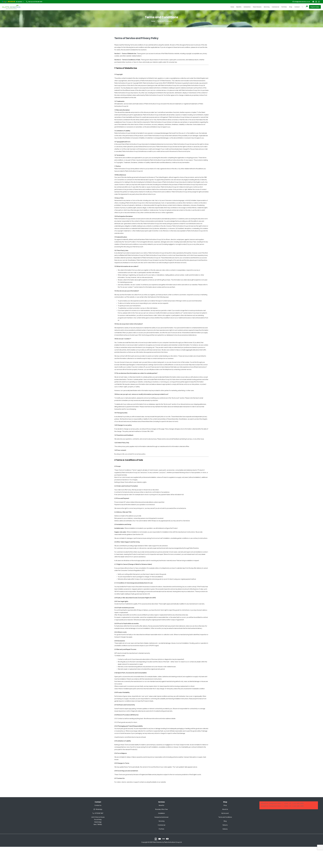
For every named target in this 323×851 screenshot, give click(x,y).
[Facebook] (313, 1)
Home (153, 21)
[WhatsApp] (319, 1)
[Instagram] (316, 1)
